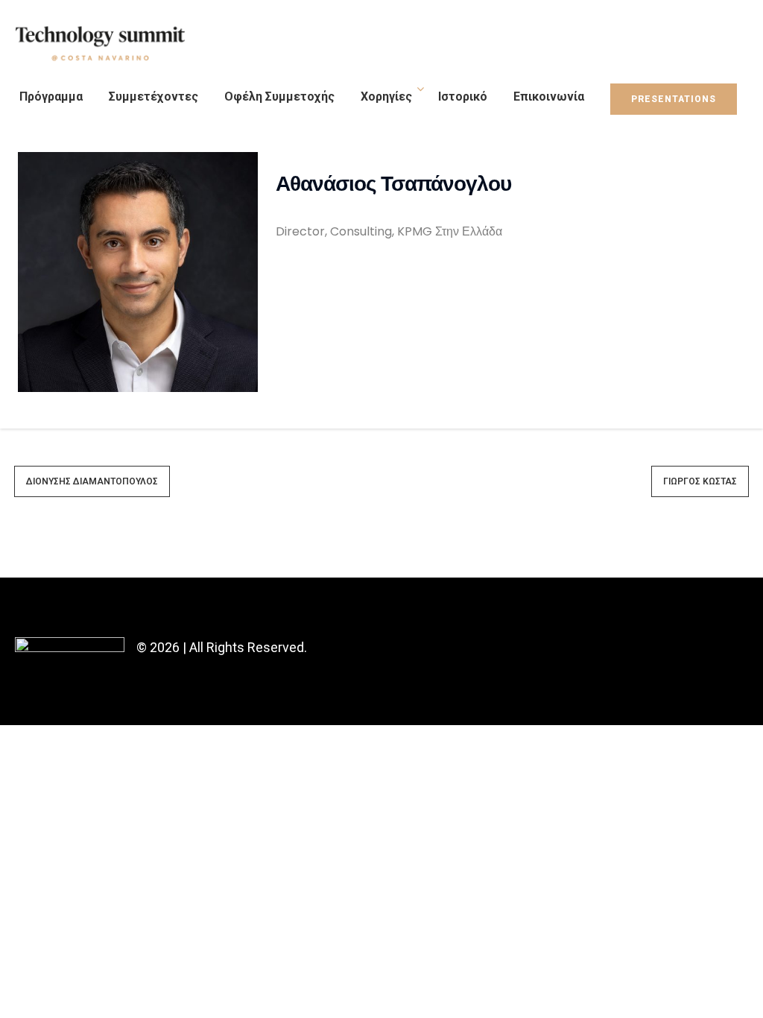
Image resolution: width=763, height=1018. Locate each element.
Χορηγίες (386, 96)
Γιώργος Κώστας (700, 481)
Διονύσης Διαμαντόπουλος (92, 481)
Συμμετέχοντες (153, 96)
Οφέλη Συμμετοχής (279, 96)
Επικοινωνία (548, 96)
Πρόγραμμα (51, 96)
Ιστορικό (462, 96)
